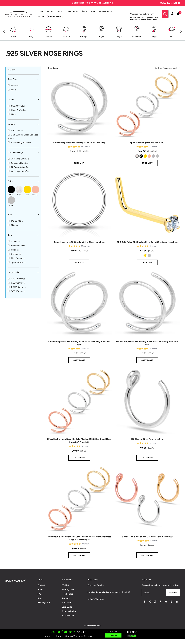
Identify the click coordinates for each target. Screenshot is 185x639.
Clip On (15, 241)
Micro (15, 114)
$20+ (14, 225)
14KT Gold (17, 130)
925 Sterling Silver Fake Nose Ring (147, 439)
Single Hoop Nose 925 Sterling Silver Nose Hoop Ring (79, 242)
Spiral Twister (18, 262)
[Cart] (178, 14)
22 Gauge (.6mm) (20, 167)
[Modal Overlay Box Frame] (92, 634)
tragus (154, 19)
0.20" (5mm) (18, 278)
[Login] (172, 14)
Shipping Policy (69, 611)
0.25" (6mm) (18, 283)
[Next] (181, 31)
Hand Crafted (18, 110)
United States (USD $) (170, 3)
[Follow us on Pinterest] (160, 601)
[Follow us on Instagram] (155, 601)
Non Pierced (18, 258)
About (40, 589)
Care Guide (67, 607)
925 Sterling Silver (21, 142)
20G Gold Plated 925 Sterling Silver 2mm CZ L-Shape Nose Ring (147, 242)
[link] (13, 85)
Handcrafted (18, 245)
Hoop (15, 250)
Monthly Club (68, 589)
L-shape (16, 254)
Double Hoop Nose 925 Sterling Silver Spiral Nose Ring (79, 142)
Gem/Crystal (18, 106)
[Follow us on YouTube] (166, 601)
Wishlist (65, 585)
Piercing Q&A (44, 602)
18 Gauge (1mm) (19, 163)
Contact (41, 585)
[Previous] (4, 31)
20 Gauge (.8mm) (20, 159)
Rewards (65, 598)
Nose (15, 85)
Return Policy (68, 615)
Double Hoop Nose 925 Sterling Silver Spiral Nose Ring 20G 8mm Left (147, 343)
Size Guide (66, 602)
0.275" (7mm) (18, 287)
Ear (13, 89)
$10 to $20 (17, 221)
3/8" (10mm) (18, 291)
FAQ (40, 594)
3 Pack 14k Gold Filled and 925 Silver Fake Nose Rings (147, 537)
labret (137, 19)
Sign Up (173, 592)
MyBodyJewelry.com (92, 625)
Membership (67, 594)
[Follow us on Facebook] (144, 601)
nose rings (149, 17)
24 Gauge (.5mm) (20, 171)
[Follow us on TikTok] (171, 601)
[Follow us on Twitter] (149, 601)
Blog (40, 598)
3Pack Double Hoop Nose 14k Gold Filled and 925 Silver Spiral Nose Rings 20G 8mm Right (79, 538)
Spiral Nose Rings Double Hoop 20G (147, 142)
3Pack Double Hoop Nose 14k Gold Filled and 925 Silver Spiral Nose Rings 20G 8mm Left (79, 440)
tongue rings (146, 19)
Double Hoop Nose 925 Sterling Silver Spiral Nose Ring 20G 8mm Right (79, 343)
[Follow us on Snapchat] (177, 601)
